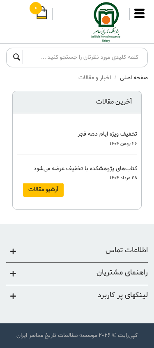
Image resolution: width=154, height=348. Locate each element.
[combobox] (83, 57)
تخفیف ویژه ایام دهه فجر (107, 134)
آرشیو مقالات (43, 189)
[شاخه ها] (139, 17)
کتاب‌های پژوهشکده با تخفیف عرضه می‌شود (85, 168)
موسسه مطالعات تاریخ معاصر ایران (56, 335)
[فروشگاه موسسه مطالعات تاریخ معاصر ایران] (91, 22)
